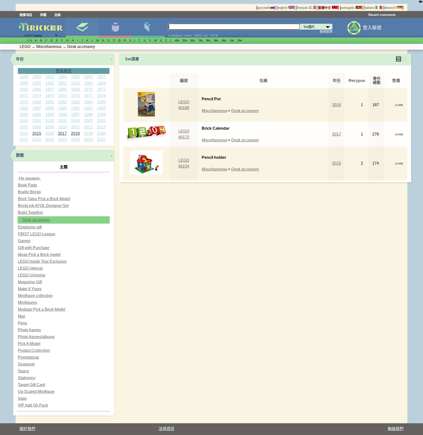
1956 (88, 77)
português (348, 8)
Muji (21, 316)
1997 (75, 115)
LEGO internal (30, 268)
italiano (370, 8)
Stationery (26, 378)
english (282, 8)
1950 (36, 77)
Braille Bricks (29, 192)
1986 (23, 108)
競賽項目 (26, 15)
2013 (101, 127)
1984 (88, 102)
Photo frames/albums (36, 337)
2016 (49, 133)
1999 (101, 115)
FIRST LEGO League (36, 234)
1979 (23, 102)
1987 (36, 108)
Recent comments (382, 15)
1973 (36, 96)
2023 (49, 139)
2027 (101, 139)
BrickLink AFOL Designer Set (43, 206)
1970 (88, 89)
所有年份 (63, 71)
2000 (23, 121)
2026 (88, 139)
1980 (36, 102)
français (303, 8)
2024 (62, 139)
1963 (88, 83)
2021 (23, 139)
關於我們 (27, 429)
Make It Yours (29, 289)
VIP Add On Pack (33, 405)
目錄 (57, 15)
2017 (62, 133)
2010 (62, 127)
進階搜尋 (326, 31)
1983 (75, 102)
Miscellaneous (214, 111)
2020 (101, 133)
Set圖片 (82, 28)
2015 (36, 133)
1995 (49, 115)
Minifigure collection (35, 296)
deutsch (390, 8)
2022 (36, 139)
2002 (49, 121)
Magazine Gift (30, 282)
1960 (49, 83)
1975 (62, 96)
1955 (75, 77)
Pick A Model (29, 344)
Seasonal (26, 364)
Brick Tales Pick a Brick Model (44, 199)
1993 (23, 115)
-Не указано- (29, 178)
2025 (75, 139)
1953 (49, 77)
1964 (101, 83)
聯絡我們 (395, 429)
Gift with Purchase (33, 248)
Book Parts (27, 185)
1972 (23, 96)
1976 (75, 96)
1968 (62, 89)
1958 (23, 83)
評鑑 (43, 15)
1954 (62, 77)
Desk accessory (36, 220)
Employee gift (30, 227)
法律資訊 (166, 429)
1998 (88, 115)
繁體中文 (325, 8)
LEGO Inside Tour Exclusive (42, 261)
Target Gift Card (31, 385)
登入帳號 (372, 27)
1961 (62, 83)
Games (24, 241)
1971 (101, 89)
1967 (49, 89)
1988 (49, 108)
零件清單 (148, 28)
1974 (49, 96)
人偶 (115, 28)
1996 (62, 115)
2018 (75, 133)
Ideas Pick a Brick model (39, 254)
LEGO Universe (31, 275)
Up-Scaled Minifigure (36, 391)
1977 (88, 96)
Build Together (30, 212)
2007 (24, 127)
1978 (101, 96)
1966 (36, 89)
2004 (75, 121)
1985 (101, 102)
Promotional (28, 357)
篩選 (20, 155)
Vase (22, 398)
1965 (23, 89)
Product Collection (34, 350)
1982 (62, 102)
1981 (49, 102)
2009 (49, 127)
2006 (101, 121)
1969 (75, 89)
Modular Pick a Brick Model (41, 309)
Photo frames (29, 330)
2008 (36, 127)
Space (23, 371)
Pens (22, 323)
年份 (20, 59)
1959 (36, 83)
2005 (88, 121)
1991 (88, 108)
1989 (62, 108)
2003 (62, 121)
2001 (36, 121)
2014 (23, 133)
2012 (88, 127)
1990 (75, 108)
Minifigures (27, 302)
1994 (36, 115)
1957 (101, 77)
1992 (101, 108)
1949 (23, 77)
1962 (75, 83)
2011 (75, 127)
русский (263, 8)
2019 (88, 133)
